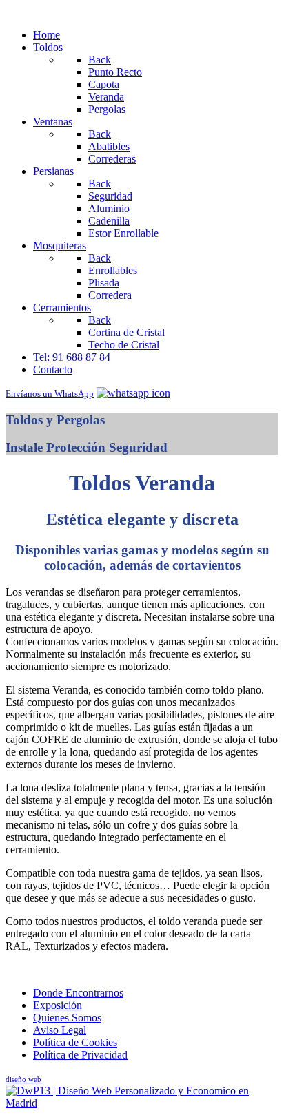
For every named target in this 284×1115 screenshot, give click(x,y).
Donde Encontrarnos (78, 993)
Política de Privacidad (80, 1055)
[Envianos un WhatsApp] (133, 393)
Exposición (57, 1005)
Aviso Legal (59, 1030)
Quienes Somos (67, 1017)
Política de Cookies (75, 1042)
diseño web (23, 1079)
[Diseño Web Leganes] (142, 1103)
